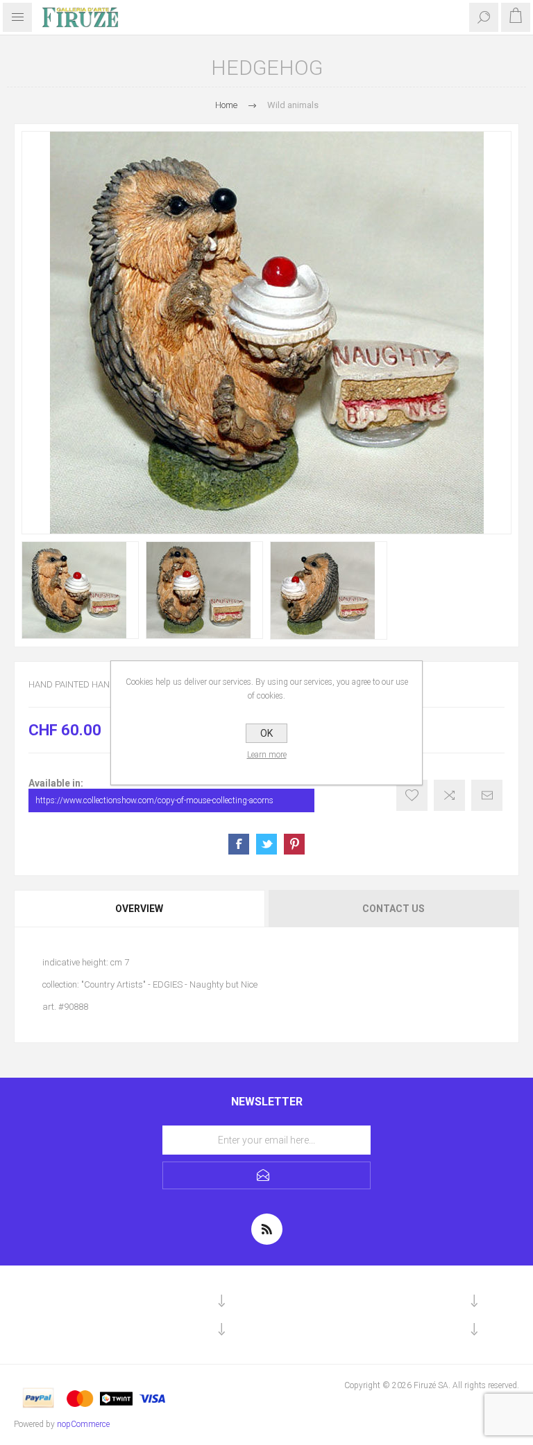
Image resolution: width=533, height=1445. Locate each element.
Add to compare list (449, 795)
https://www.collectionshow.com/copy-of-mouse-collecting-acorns (154, 800)
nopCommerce (83, 1424)
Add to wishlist (412, 795)
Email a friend (486, 795)
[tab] (140, 908)
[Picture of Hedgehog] (80, 590)
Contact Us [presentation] (393, 908)
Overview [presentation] (139, 908)
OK (266, 733)
